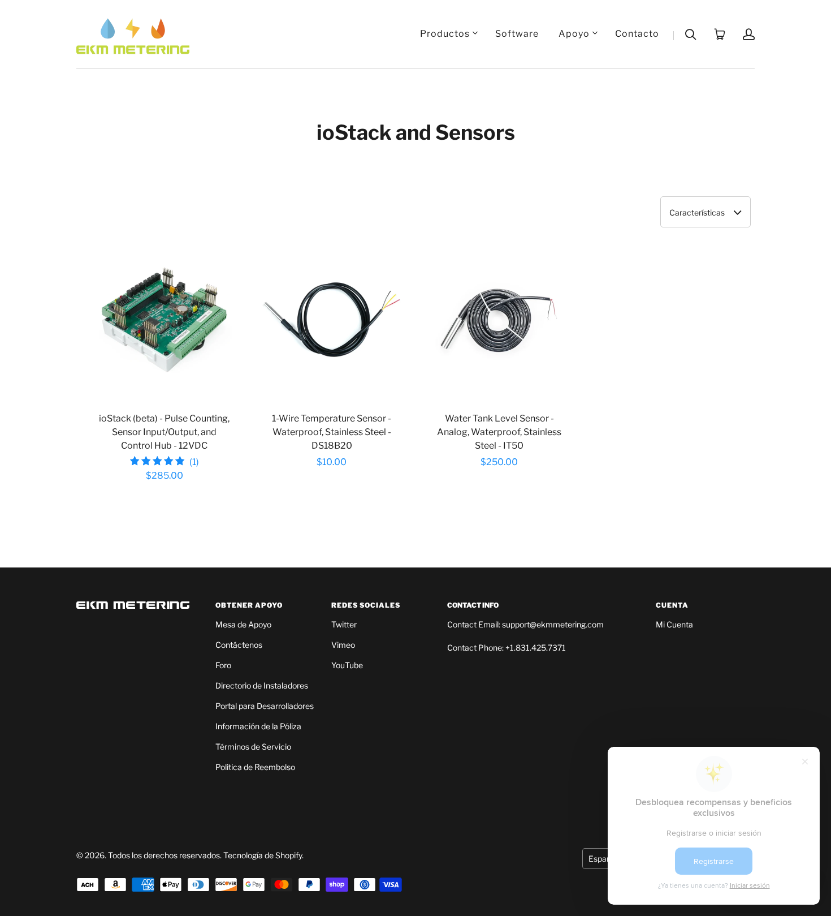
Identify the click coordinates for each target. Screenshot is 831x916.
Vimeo (343, 645)
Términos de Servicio (253, 746)
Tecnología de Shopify (262, 855)
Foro (223, 665)
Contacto (637, 33)
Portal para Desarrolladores (264, 706)
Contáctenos (238, 645)
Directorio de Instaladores (261, 685)
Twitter (344, 624)
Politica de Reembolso (255, 767)
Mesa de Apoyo (243, 624)
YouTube (347, 665)
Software (517, 33)
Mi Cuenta (674, 624)
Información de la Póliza (258, 726)
